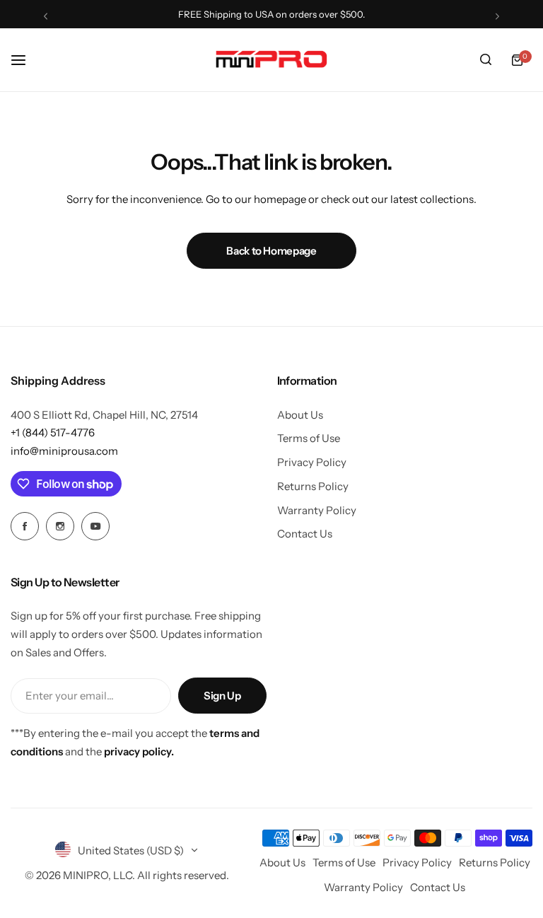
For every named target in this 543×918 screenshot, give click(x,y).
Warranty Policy (316, 510)
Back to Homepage (271, 250)
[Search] (485, 60)
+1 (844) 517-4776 (53, 432)
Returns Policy (313, 486)
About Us (300, 415)
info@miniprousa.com (64, 451)
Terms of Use (308, 438)
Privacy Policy (311, 462)
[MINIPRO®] (271, 59)
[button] (45, 16)
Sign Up (222, 695)
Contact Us (304, 533)
